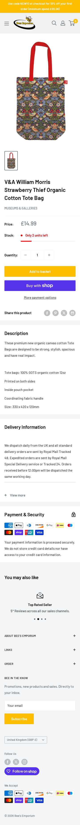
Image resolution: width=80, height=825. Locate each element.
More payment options (40, 297)
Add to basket (40, 271)
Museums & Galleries (20, 208)
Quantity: (11, 255)
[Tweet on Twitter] (64, 312)
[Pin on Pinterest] (55, 312)
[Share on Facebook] (47, 312)
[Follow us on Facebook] (7, 762)
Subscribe (19, 719)
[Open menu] (6, 23)
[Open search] (54, 23)
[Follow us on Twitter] (16, 762)
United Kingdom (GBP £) (22, 739)
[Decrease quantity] (25, 255)
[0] (72, 23)
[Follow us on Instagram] (24, 762)
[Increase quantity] (49, 255)
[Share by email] (72, 312)
